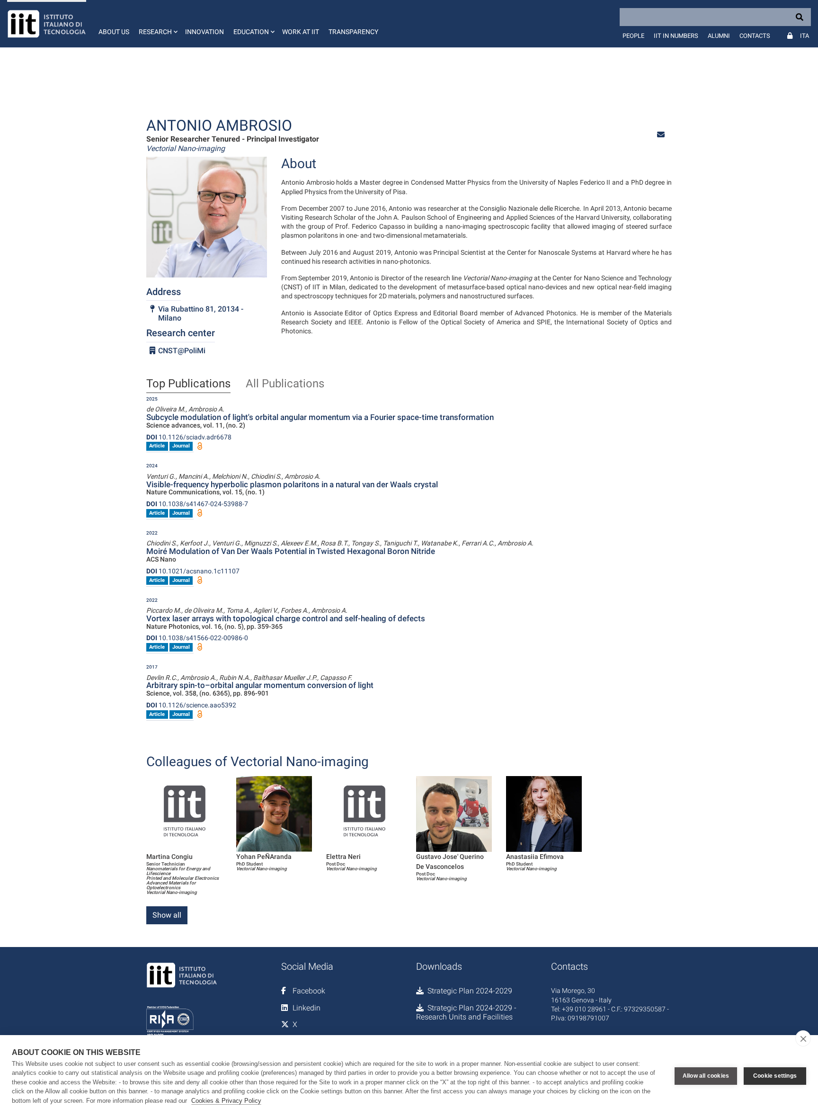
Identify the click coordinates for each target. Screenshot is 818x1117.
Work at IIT (300, 32)
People (633, 35)
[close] (803, 1038)
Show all (166, 915)
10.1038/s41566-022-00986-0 (197, 638)
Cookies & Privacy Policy (226, 1100)
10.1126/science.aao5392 (191, 705)
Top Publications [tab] (188, 384)
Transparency (353, 32)
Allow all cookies (706, 1075)
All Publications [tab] (285, 384)
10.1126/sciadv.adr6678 (188, 437)
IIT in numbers (676, 35)
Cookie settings (775, 1075)
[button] (157, 23)
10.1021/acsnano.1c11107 (193, 571)
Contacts (754, 35)
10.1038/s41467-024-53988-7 (197, 504)
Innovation (204, 32)
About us (113, 32)
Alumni (719, 35)
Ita (804, 35)
